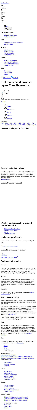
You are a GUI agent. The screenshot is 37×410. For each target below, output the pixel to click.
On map (3, 101)
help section (12, 314)
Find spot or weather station (10, 246)
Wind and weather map (10, 35)
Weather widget (8, 44)
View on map (7, 78)
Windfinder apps (8, 50)
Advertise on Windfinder (11, 62)
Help (7, 26)
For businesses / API (9, 54)
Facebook (15, 78)
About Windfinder (9, 53)
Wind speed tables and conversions (13, 42)
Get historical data (5, 179)
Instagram (25, 398)
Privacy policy (8, 72)
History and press (9, 51)
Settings (9, 29)
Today (2, 123)
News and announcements (11, 63)
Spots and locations (9, 36)
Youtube (24, 400)
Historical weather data (10, 60)
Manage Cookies (8, 65)
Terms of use (7, 71)
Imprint (6, 74)
